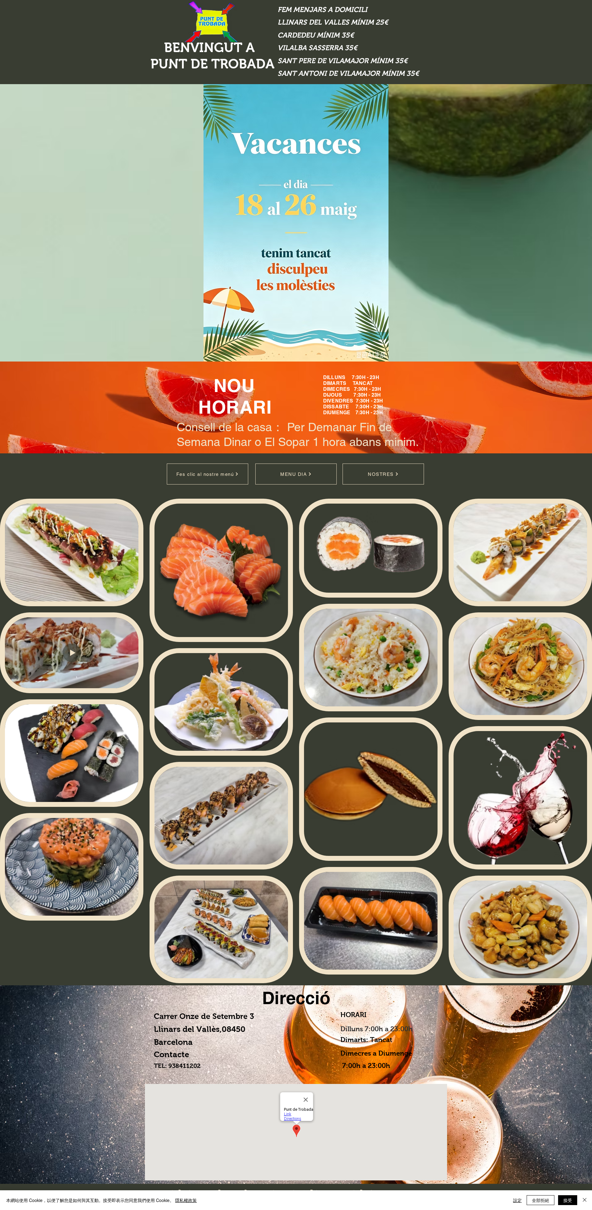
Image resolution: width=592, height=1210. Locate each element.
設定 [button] (517, 1200)
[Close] (584, 1200)
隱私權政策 (186, 1200)
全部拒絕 (540, 1200)
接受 (567, 1200)
